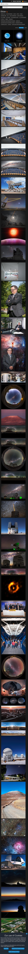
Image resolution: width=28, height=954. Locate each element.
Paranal (11, 19)
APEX (18, 13)
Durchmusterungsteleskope (18, 24)
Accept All (6, 948)
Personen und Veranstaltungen (8, 21)
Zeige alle (3, 13)
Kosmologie (3, 15)
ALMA (14, 13)
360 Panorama (9, 13)
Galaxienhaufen (14, 17)
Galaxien (8, 17)
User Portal (19, 1)
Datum (25, 27)
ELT (8, 15)
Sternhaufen (4, 24)
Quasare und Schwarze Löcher (8, 22)
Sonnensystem (19, 22)
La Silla (2, 19)
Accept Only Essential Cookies (18, 948)
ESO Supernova (13, 15)
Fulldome (3, 17)
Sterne (9, 24)
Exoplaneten (20, 15)
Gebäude (18, 21)
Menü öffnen (5, 4)
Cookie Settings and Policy (14, 951)
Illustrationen (22, 17)
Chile (21, 13)
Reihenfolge (21, 27)
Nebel (6, 19)
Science (14, 1)
